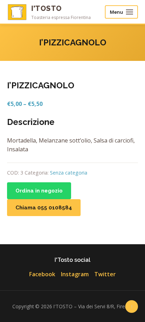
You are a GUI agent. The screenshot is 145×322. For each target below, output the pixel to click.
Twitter (105, 274)
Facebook (42, 274)
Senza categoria (68, 172)
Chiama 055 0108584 (43, 207)
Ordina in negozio (39, 191)
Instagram (75, 274)
